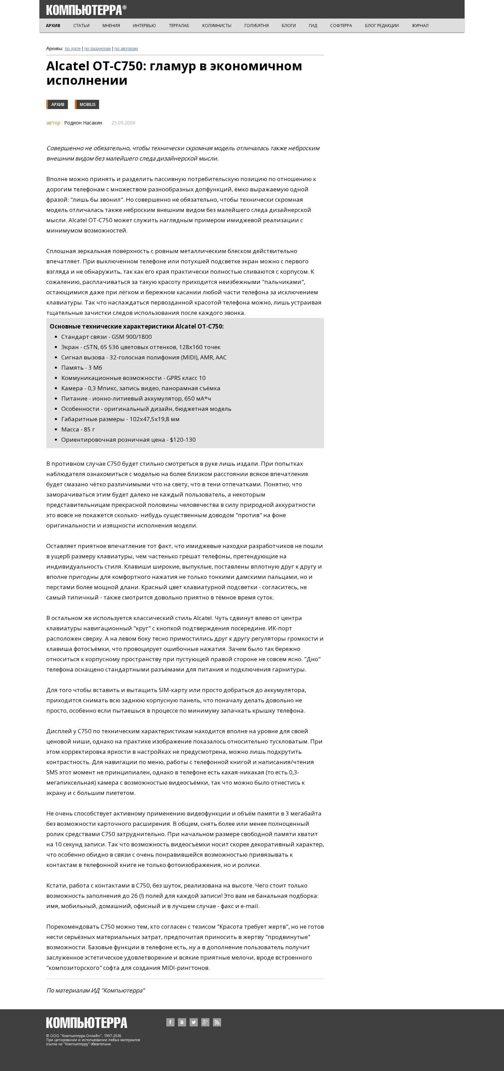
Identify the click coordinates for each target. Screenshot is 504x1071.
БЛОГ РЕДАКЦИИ (382, 25)
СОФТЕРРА (341, 25)
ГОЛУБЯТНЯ (256, 25)
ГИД (313, 25)
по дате (73, 48)
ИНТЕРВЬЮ (144, 25)
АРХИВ (53, 25)
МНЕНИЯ (111, 25)
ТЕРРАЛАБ (179, 25)
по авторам (126, 48)
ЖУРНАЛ (420, 25)
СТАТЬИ (81, 25)
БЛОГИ (289, 25)
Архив (57, 104)
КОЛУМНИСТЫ (216, 25)
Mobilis (88, 104)
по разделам (97, 48)
